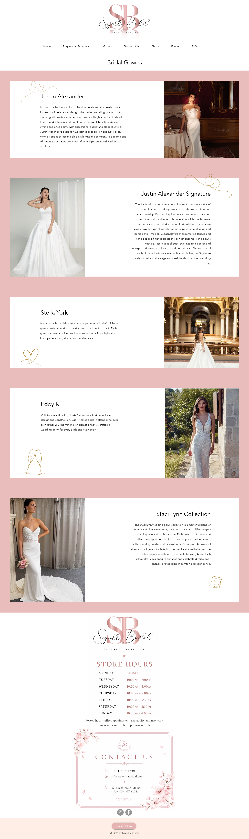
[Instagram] (120, 812)
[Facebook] (128, 812)
